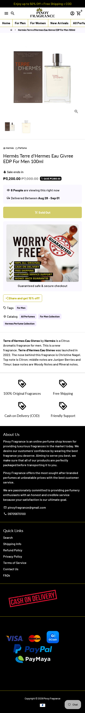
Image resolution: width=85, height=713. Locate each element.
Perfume (21, 148)
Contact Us (10, 569)
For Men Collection (50, 316)
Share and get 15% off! (22, 298)
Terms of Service (14, 562)
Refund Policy (12, 550)
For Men (21, 307)
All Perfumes (28, 316)
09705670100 (15, 514)
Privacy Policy (12, 556)
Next (78, 78)
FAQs (6, 575)
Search (8, 537)
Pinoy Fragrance (51, 698)
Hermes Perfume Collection (20, 323)
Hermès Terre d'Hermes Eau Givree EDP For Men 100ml (46, 30)
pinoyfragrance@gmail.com (25, 507)
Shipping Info (12, 544)
